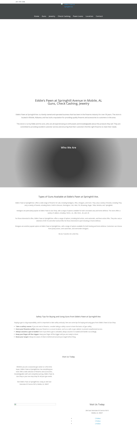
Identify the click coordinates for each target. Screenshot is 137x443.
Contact (99, 16)
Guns (44, 16)
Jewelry (52, 16)
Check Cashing (64, 16)
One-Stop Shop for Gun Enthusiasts (68, 47)
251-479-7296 (68, 57)
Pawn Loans (78, 16)
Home (36, 16)
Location (89, 16)
